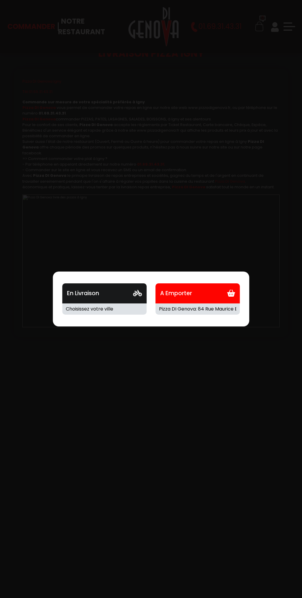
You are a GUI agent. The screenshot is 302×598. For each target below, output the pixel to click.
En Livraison (83, 293)
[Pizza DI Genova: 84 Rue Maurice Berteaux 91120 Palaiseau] (197, 309)
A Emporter (176, 293)
